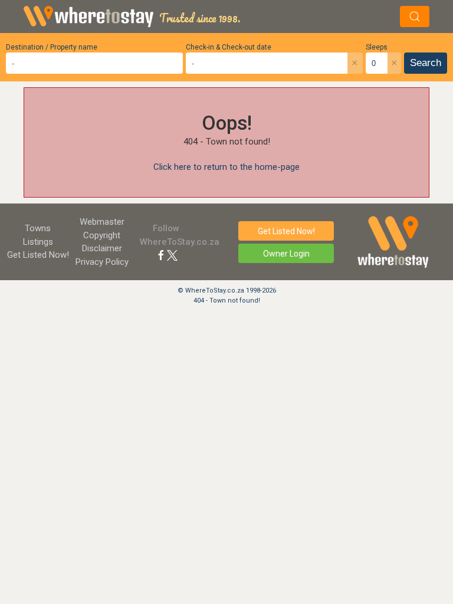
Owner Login (286, 253)
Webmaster (102, 221)
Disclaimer (102, 248)
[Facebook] (161, 255)
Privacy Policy (102, 262)
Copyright (101, 235)
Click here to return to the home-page (226, 167)
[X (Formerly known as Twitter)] (172, 255)
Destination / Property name (51, 47)
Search (425, 62)
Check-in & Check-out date (228, 47)
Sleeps (377, 47)
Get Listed (38, 255)
